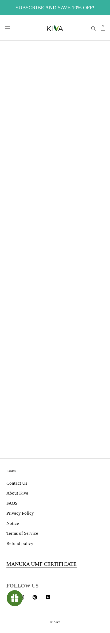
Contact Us (16, 483)
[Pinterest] (35, 597)
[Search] (93, 28)
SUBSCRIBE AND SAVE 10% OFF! (55, 7)
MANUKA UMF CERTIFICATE (41, 564)
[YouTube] (48, 597)
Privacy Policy (20, 513)
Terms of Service (22, 533)
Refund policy (19, 543)
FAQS (11, 503)
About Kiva (17, 493)
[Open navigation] (7, 28)
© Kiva (55, 622)
